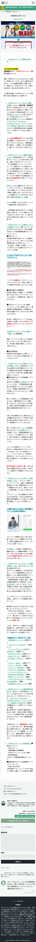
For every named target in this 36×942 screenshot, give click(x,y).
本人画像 (19, 509)
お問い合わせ (20, 901)
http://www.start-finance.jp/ (14, 788)
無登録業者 (8, 11)
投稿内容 (4, 832)
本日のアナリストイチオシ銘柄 (19, 331)
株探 (9, 334)
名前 (2, 852)
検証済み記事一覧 (21, 816)
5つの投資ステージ (24, 430)
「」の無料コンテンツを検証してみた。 (20, 225)
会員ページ (10, 185)
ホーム (2, 11)
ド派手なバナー (26, 382)
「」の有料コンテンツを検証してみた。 (20, 364)
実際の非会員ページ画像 (19, 197)
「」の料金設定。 (19, 743)
